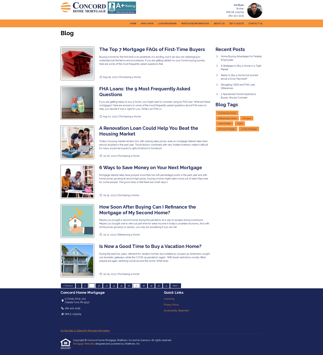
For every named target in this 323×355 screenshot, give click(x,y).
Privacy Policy (171, 304)
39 (151, 285)
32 (99, 285)
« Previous (68, 285)
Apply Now (147, 23)
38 (144, 285)
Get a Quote (236, 23)
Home (133, 23)
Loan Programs (167, 23)
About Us (219, 23)
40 (159, 285)
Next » (176, 285)
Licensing (169, 298)
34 (114, 285)
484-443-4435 (236, 15)
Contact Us (255, 23)
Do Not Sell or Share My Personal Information (85, 330)
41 (166, 285)
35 (121, 285)
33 (106, 285)
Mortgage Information (195, 23)
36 (129, 285)
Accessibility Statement (176, 310)
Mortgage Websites (84, 343)
